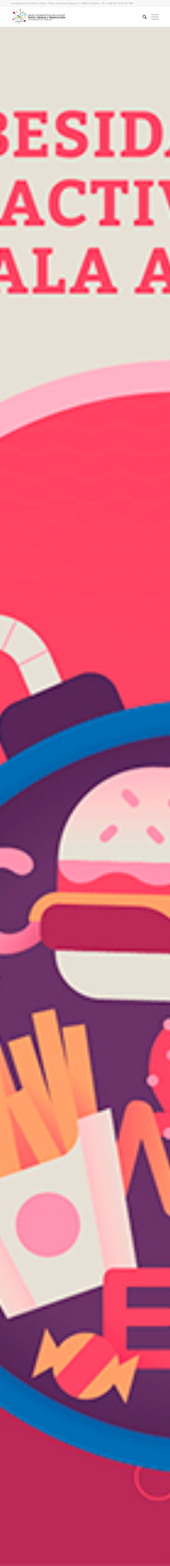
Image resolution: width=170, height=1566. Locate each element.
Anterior (10, 796)
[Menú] (153, 17)
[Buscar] (142, 17)
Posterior (160, 796)
